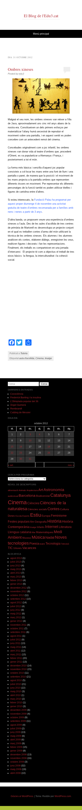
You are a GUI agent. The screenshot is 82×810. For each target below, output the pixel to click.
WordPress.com (63, 796)
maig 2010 (15, 691)
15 (12, 446)
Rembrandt (16, 408)
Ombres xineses (20, 69)
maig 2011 (15, 647)
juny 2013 (15, 565)
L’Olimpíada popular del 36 (24, 401)
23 (20, 452)
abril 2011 (15, 650)
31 (30, 459)
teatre (42, 544)
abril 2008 (15, 773)
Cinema (39, 358)
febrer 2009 (16, 747)
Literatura (65, 527)
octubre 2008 (17, 761)
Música (38, 537)
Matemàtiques (44, 532)
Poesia (34, 543)
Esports (26, 516)
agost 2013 (16, 558)
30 (20, 459)
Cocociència (16, 394)
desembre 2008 (18, 754)
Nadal (49, 537)
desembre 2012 (18, 587)
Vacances (29, 548)
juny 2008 (15, 765)
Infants (40, 527)
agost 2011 (16, 636)
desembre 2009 (18, 710)
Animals (22, 490)
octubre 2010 (17, 673)
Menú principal (41, 33)
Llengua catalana (19, 532)
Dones (11, 516)
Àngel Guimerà (18, 405)
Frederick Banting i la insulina (25, 397)
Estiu (35, 515)
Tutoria (23, 353)
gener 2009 (16, 750)
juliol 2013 (15, 561)
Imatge (48, 358)
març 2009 (15, 743)
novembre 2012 (18, 591)
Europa (46, 515)
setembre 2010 (18, 676)
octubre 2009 (17, 717)
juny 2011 (15, 643)
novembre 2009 (18, 713)
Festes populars (19, 521)
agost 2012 (16, 602)
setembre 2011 (18, 632)
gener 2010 (16, 706)
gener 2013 (16, 584)
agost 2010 (16, 680)
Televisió (65, 544)
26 (48, 452)
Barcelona (27, 496)
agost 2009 (16, 725)
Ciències (33, 503)
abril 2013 (15, 573)
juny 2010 (15, 687)
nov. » (71, 465)
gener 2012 (16, 621)
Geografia (41, 521)
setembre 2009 (18, 721)
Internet (51, 527)
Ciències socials (37, 509)
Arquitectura (32, 490)
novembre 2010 (18, 669)
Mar (33, 532)
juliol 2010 (15, 684)
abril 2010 (15, 695)
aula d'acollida (26, 358)
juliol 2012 (15, 606)
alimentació (13, 490)
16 (20, 446)
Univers (17, 548)
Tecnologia (53, 543)
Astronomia (53, 489)
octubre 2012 (17, 595)
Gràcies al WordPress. (22, 796)
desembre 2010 (18, 665)
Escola (18, 516)
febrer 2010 (16, 702)
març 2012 (15, 617)
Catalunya (60, 495)
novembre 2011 (18, 625)
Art (40, 490)
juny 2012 (15, 610)
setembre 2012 (18, 599)
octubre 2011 (17, 628)
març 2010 (15, 699)
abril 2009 (15, 739)
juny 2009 (15, 732)
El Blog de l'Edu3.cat (41, 15)
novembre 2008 (18, 758)
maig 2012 (15, 613)
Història (54, 521)
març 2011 (15, 654)
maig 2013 (15, 569)
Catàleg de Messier (20, 412)
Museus (26, 538)
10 (30, 440)
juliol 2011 (15, 639)
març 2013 (15, 576)
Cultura (64, 509)
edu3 (21, 73)
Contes (53, 509)
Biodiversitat (43, 496)
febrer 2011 (16, 658)
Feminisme (59, 515)
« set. (11, 465)
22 (12, 452)
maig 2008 (15, 769)
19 (48, 446)
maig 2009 (15, 736)
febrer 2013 (16, 580)
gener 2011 (16, 661)
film (32, 521)
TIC (10, 548)
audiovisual (13, 496)
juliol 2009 (15, 728)
